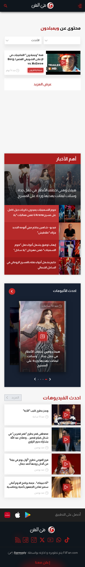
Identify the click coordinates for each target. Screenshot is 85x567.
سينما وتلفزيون (35, 70)
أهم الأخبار (66, 158)
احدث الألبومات (64, 291)
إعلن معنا (42, 562)
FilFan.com (70, 552)
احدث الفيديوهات (46, 397)
